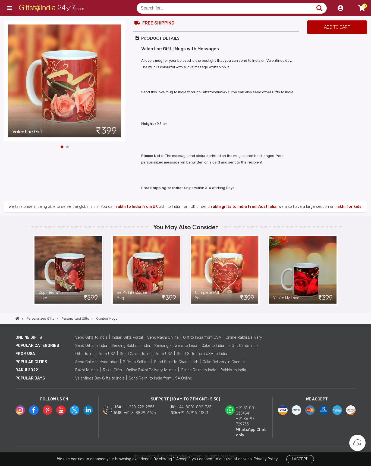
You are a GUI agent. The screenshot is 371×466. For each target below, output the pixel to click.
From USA (25, 353)
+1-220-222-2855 (139, 407)
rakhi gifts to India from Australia (243, 206)
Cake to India (213, 345)
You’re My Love (286, 298)
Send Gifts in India (91, 345)
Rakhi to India (87, 370)
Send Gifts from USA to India (202, 353)
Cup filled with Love (51, 295)
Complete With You (207, 295)
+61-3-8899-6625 (140, 413)
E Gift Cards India (243, 345)
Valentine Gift (27, 132)
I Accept (299, 459)
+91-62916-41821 (193, 413)
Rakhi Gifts (112, 370)
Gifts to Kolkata (136, 362)
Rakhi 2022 (26, 370)
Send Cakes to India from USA (146, 353)
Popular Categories (37, 345)
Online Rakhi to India (198, 370)
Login (340, 8)
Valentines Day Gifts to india (99, 378)
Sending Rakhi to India (130, 345)
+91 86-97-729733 (246, 421)
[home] (17, 318)
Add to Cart (337, 27)
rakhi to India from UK (137, 206)
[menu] (9, 8)
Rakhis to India (233, 370)
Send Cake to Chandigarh (176, 362)
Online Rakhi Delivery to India (151, 370)
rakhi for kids (348, 206)
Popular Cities (31, 362)
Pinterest (47, 410)
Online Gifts (28, 337)
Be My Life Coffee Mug (132, 295)
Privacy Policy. (266, 459)
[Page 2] (67, 147)
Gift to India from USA (202, 337)
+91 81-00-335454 (246, 411)
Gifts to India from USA (95, 353)
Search (319, 8)
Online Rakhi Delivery (243, 337)
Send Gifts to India (91, 337)
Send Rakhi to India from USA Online (160, 378)
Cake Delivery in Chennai (224, 362)
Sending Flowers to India (175, 345)
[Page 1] (62, 147)
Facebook (34, 410)
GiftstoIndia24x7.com (52, 8)
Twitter (74, 410)
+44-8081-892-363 (194, 407)
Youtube (61, 410)
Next (121, 81)
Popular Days (30, 378)
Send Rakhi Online (163, 337)
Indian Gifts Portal (127, 337)
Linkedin (88, 410)
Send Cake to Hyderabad (96, 362)
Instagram (20, 410)
